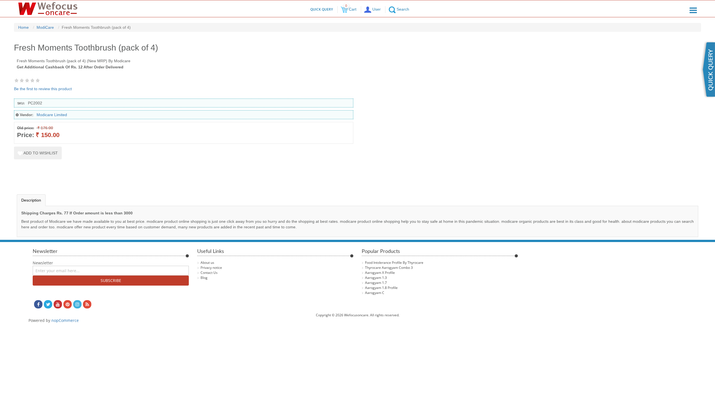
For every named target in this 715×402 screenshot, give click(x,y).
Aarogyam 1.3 (376, 277)
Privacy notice (211, 267)
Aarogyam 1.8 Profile (381, 287)
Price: (25, 134)
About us (207, 262)
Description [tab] (31, 200)
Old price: (25, 128)
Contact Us (209, 272)
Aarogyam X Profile (380, 272)
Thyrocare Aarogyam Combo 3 (389, 267)
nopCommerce (65, 320)
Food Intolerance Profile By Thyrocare (394, 262)
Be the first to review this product (43, 89)
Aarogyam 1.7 (376, 282)
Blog (204, 277)
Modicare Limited (52, 115)
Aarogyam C (374, 292)
